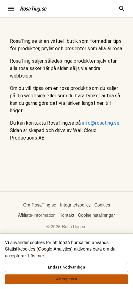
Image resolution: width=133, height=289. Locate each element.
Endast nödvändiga (66, 267)
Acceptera (66, 279)
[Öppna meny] (11, 8)
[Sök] (122, 8)
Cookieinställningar (96, 215)
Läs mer (36, 255)
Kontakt (66, 215)
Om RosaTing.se (39, 205)
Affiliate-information (37, 215)
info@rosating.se (100, 123)
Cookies (102, 205)
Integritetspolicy (75, 205)
